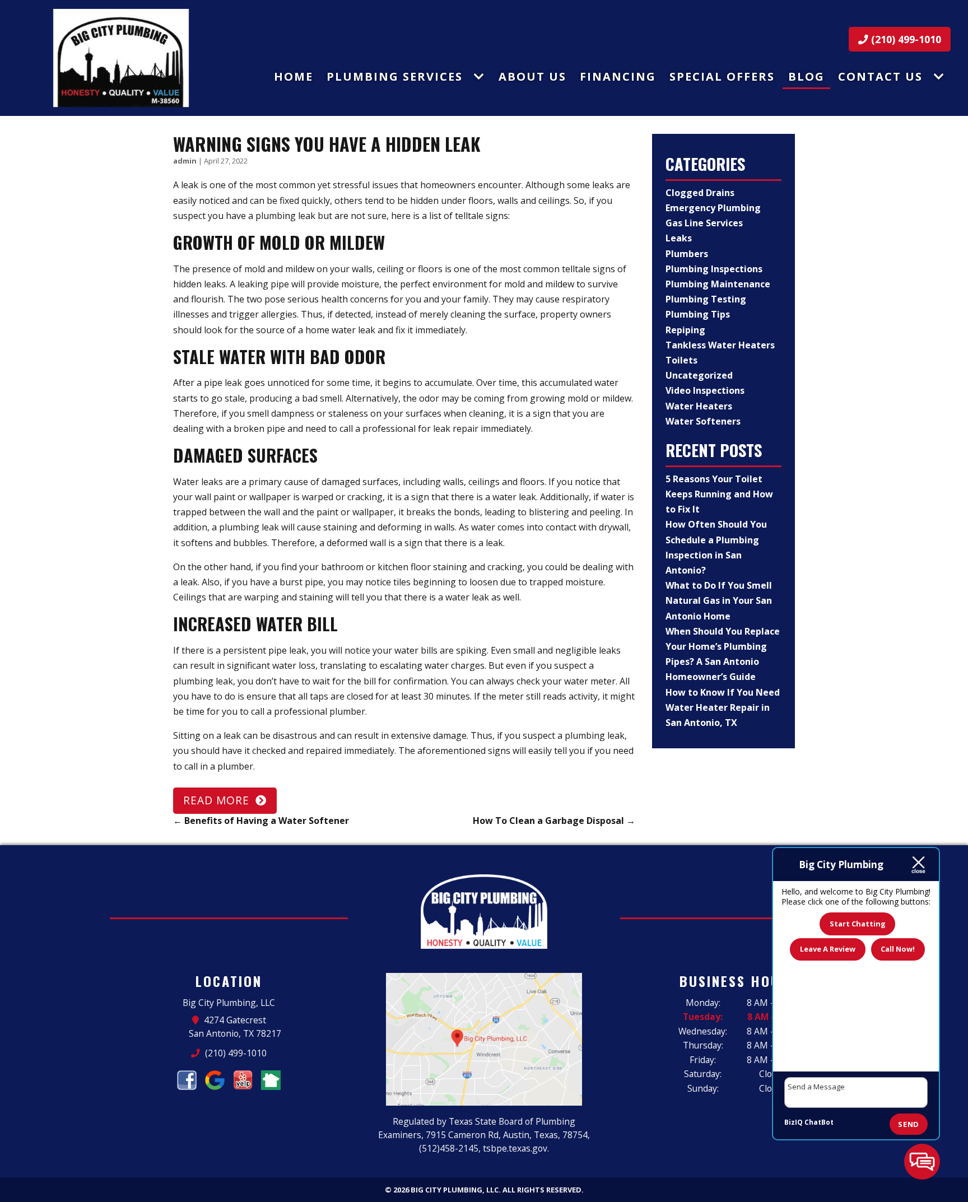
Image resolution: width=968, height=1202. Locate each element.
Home (293, 76)
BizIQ (793, 1122)
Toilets (681, 360)
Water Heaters (699, 406)
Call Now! (898, 949)
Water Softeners (703, 421)
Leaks (679, 238)
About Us (532, 76)
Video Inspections (705, 390)
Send (908, 1124)
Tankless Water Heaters (720, 345)
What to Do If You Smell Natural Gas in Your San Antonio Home (719, 600)
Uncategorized (699, 375)
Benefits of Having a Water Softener (261, 820)
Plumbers (687, 254)
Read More (216, 800)
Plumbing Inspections (714, 269)
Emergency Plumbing (713, 208)
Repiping (685, 330)
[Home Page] (121, 58)
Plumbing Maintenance (718, 284)
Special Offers (722, 76)
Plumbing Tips (698, 314)
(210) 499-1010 (904, 39)
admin (185, 161)
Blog (806, 76)
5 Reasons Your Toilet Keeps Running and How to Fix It (719, 494)
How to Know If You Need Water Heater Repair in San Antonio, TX (723, 707)
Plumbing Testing (706, 299)
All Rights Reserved (541, 1190)
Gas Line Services (704, 223)
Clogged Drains (700, 193)
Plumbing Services (395, 76)
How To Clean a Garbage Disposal (554, 820)
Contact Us (880, 76)
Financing (618, 76)
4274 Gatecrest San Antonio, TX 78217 (235, 1027)
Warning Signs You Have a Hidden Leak (327, 144)
